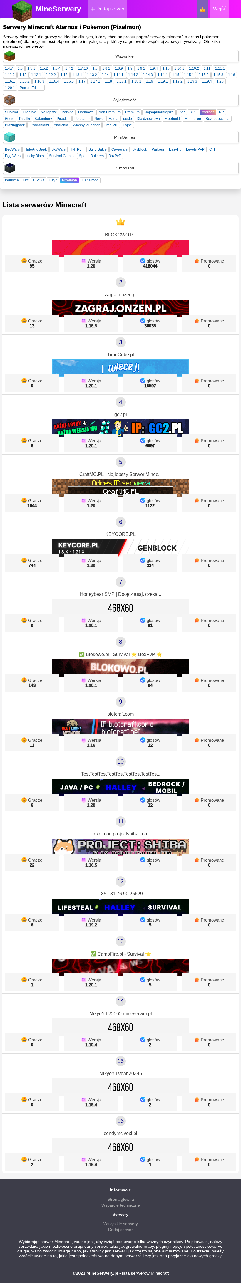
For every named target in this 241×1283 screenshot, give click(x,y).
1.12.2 (51, 75)
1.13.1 (77, 75)
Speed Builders (91, 156)
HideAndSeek (35, 149)
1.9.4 (154, 68)
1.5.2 (44, 68)
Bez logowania (218, 118)
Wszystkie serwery (120, 1223)
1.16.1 (10, 81)
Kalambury (43, 118)
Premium (132, 112)
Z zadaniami (39, 125)
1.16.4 (54, 81)
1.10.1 (179, 68)
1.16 (231, 75)
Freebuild (172, 118)
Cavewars (119, 149)
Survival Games (61, 156)
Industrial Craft (16, 180)
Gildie (9, 118)
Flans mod (90, 180)
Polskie (67, 112)
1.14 (105, 75)
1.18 (108, 81)
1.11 (207, 68)
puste (127, 118)
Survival (11, 112)
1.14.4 (163, 75)
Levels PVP (195, 149)
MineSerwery (58, 9)
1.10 (166, 68)
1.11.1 (220, 68)
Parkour (158, 149)
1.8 (95, 68)
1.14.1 (118, 75)
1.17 (82, 81)
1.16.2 (25, 81)
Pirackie (63, 118)
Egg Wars (13, 156)
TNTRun (77, 149)
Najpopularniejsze (159, 112)
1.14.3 (148, 75)
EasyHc (175, 149)
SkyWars (58, 149)
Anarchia (61, 125)
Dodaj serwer (109, 8)
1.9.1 (141, 68)
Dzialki (24, 118)
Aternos (208, 112)
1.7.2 (69, 68)
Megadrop (193, 118)
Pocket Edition (31, 88)
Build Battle (97, 149)
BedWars (12, 149)
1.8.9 (119, 68)
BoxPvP (114, 156)
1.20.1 (10, 88)
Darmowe (86, 112)
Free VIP (111, 125)
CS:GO (38, 180)
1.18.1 (122, 81)
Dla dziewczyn (148, 118)
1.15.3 (218, 75)
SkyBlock (139, 149)
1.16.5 (69, 81)
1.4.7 (9, 68)
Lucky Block (34, 156)
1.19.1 (163, 81)
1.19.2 (178, 81)
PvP (181, 112)
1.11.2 (10, 75)
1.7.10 (83, 68)
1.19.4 (207, 81)
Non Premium (109, 112)
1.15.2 (204, 75)
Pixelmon (69, 180)
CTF (212, 149)
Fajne (127, 125)
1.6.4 (57, 68)
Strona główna (120, 1199)
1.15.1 (189, 75)
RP (221, 112)
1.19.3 (192, 81)
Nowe (99, 118)
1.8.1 (106, 68)
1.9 (130, 68)
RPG (193, 112)
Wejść (219, 8)
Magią (113, 118)
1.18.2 (136, 81)
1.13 (64, 75)
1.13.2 (92, 75)
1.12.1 (36, 75)
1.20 (220, 81)
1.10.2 (194, 68)
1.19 (149, 81)
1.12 (22, 75)
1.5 (20, 68)
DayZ (53, 180)
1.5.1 (31, 68)
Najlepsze (49, 112)
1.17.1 (95, 81)
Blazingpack (15, 125)
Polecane (82, 118)
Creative (29, 112)
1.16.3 (39, 81)
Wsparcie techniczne (120, 1205)
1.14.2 (133, 75)
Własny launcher (86, 125)
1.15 (175, 75)
